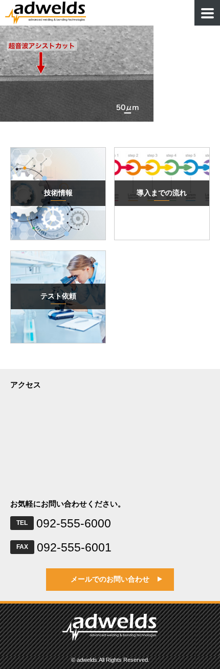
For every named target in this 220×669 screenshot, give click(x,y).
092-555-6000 (73, 523)
